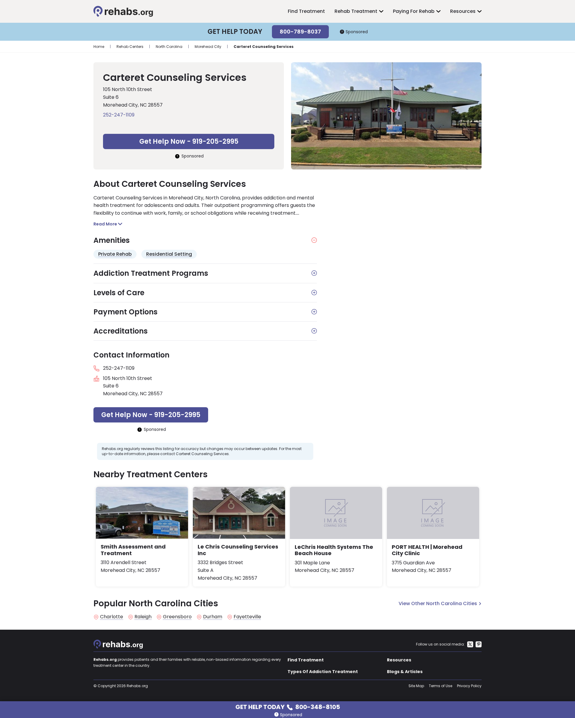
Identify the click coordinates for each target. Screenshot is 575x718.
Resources (463, 11)
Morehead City (208, 46)
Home (98, 46)
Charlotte (111, 617)
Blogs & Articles (405, 672)
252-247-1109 (118, 114)
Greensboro (177, 617)
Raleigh (143, 617)
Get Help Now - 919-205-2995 (188, 141)
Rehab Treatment (356, 11)
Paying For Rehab (414, 11)
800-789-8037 (300, 31)
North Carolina (169, 46)
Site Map (416, 685)
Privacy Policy (469, 685)
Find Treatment (306, 11)
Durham (212, 617)
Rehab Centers (129, 46)
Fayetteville (247, 617)
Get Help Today (287, 706)
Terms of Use (440, 685)
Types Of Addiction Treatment (323, 672)
